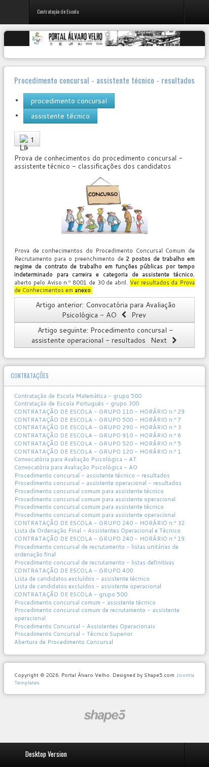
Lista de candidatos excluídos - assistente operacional (87, 586)
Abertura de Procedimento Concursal (63, 642)
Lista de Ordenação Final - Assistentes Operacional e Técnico (97, 531)
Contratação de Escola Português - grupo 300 (76, 403)
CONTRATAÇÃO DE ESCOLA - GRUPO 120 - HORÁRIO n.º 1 (97, 452)
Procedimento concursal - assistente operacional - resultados (98, 483)
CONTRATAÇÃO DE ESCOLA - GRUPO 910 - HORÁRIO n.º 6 (97, 435)
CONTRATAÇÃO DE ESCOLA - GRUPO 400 (73, 571)
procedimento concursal (69, 101)
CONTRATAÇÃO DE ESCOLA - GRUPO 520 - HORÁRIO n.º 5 (97, 443)
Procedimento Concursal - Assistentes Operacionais (84, 626)
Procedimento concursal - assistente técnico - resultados (92, 475)
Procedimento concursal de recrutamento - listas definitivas (94, 562)
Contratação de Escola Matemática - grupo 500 (78, 396)
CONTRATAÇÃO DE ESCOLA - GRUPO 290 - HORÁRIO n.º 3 (97, 427)
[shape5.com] (104, 716)
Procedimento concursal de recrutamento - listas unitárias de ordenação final (96, 551)
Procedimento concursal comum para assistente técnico (89, 491)
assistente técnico (60, 116)
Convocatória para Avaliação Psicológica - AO (75, 467)
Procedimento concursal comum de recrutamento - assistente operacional (97, 614)
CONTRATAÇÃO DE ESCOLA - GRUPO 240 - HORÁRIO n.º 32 (99, 523)
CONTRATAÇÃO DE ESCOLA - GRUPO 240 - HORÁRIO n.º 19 (99, 539)
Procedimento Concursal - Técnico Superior (73, 634)
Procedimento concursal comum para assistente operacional (95, 499)
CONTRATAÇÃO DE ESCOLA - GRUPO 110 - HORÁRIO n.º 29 (99, 412)
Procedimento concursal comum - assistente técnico (85, 602)
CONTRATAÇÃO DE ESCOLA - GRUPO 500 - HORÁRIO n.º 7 (97, 420)
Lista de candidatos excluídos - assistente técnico (82, 579)
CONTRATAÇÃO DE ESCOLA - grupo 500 (70, 594)
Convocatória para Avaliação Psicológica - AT (75, 459)
